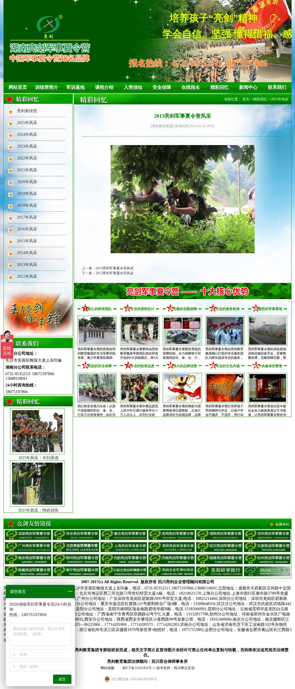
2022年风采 (27, 158)
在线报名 (190, 87)
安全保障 (162, 87)
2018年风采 (27, 205)
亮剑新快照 (27, 111)
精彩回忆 (219, 87)
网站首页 (18, 87)
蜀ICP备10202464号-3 (138, 668)
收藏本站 (282, 524)
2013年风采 (27, 264)
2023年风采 (27, 146)
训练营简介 (46, 87)
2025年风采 (27, 123)
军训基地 (75, 87)
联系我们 (277, 87)
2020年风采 (27, 182)
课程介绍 (104, 87)
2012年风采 (27, 276)
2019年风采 (27, 194)
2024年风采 (27, 134)
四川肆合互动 (184, 668)
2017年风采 (27, 217)
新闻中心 (248, 87)
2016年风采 (27, 229)
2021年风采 (27, 170)
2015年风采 (27, 241)
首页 (245, 99)
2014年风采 (27, 253)
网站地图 (107, 668)
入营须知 (133, 87)
